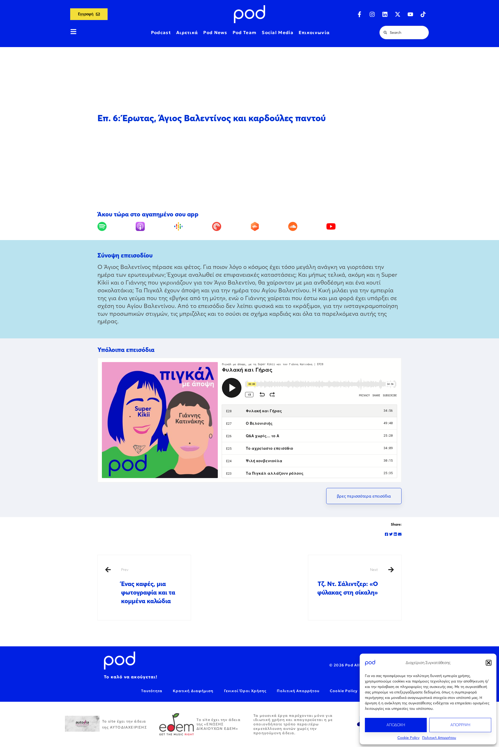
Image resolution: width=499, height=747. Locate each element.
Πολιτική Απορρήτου (439, 737)
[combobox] (404, 32)
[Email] (400, 534)
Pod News (215, 32)
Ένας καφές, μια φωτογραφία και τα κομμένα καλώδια (148, 586)
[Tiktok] (423, 14)
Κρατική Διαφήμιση (193, 690)
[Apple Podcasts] (154, 226)
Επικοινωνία (314, 32)
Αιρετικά (187, 32)
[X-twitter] (397, 14)
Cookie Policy (408, 737)
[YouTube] (344, 226)
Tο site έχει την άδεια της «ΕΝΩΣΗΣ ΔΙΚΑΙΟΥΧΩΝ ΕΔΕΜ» (218, 724)
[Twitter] (391, 534)
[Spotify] (115, 226)
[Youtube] (410, 14)
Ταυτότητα (151, 690)
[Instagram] (372, 14)
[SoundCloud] (306, 226)
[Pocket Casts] (230, 226)
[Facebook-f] (359, 14)
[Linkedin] (385, 14)
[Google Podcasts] (192, 226)
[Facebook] (386, 534)
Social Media (277, 32)
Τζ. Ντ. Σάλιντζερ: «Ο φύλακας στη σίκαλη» (347, 581)
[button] (488, 662)
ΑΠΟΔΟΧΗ (395, 724)
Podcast (161, 32)
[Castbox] (268, 226)
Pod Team (245, 32)
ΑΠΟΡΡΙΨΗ (460, 724)
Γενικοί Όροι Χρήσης (245, 690)
